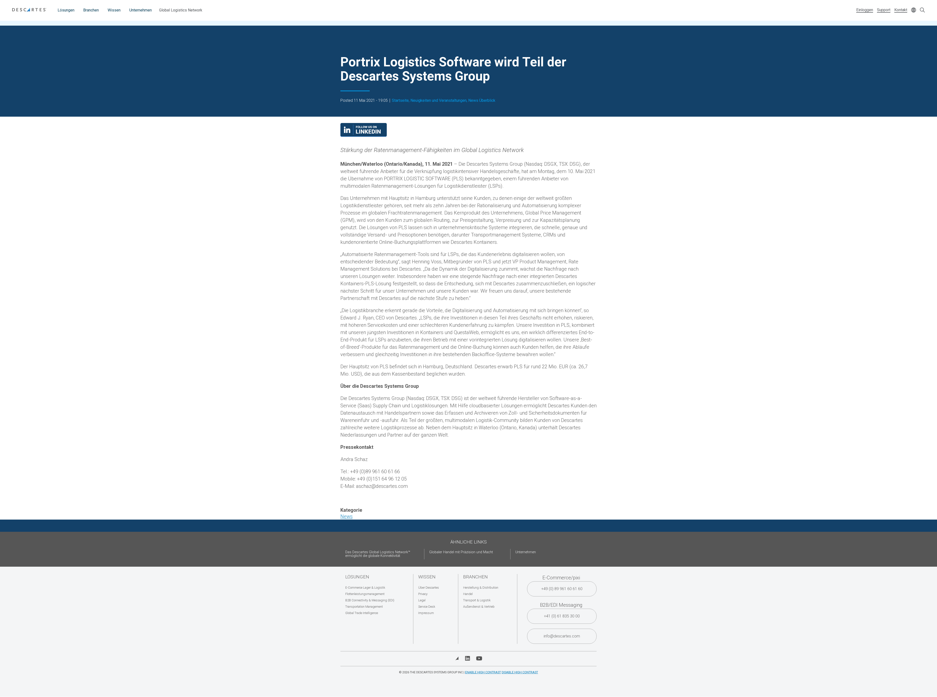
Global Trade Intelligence (361, 613)
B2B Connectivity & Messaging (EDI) (369, 600)
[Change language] (913, 10)
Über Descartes (428, 587)
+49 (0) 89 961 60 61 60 (561, 588)
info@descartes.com (562, 636)
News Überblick (481, 100)
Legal (422, 600)
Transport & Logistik (476, 600)
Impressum (426, 613)
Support (883, 10)
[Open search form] (922, 10)
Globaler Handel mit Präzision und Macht (461, 552)
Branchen (91, 10)
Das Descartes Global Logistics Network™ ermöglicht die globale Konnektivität (377, 554)
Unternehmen (140, 10)
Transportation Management (364, 606)
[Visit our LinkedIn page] (363, 135)
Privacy (423, 594)
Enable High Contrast (483, 672)
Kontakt (900, 10)
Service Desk (426, 606)
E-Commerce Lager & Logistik (365, 587)
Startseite (400, 100)
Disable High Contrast (520, 672)
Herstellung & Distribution (480, 587)
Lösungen (66, 10)
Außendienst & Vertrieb (479, 606)
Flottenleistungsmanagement (365, 594)
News (346, 516)
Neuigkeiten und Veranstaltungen (438, 100)
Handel (468, 594)
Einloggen (864, 10)
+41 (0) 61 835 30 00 (562, 616)
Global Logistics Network (180, 10)
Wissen (114, 10)
